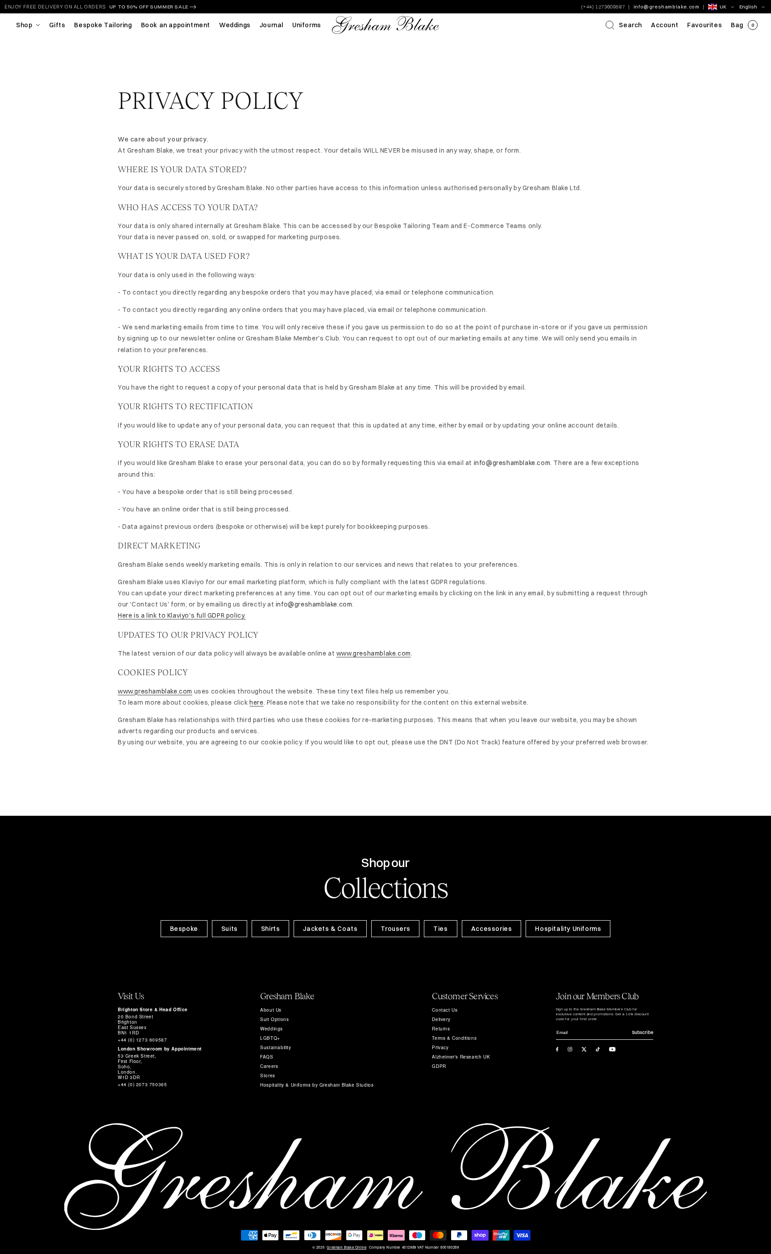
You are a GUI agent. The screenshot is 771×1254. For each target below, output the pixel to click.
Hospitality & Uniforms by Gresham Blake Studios (316, 1085)
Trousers (395, 929)
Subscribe (642, 1032)
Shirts (270, 929)
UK (723, 7)
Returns (441, 1029)
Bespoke (184, 929)
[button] (623, 25)
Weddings (271, 1029)
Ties (440, 929)
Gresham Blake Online (346, 1247)
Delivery (441, 1019)
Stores (267, 1075)
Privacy (440, 1047)
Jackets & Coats (330, 929)
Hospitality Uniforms (568, 929)
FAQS (266, 1057)
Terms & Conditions (454, 1038)
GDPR (439, 1066)
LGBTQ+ (270, 1038)
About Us (271, 1010)
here (256, 702)
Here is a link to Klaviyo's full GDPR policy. (182, 615)
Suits (229, 929)
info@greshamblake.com (667, 7)
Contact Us (444, 1010)
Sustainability (275, 1047)
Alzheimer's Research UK (461, 1057)
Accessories (491, 929)
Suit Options (274, 1019)
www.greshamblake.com (373, 653)
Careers (269, 1066)
